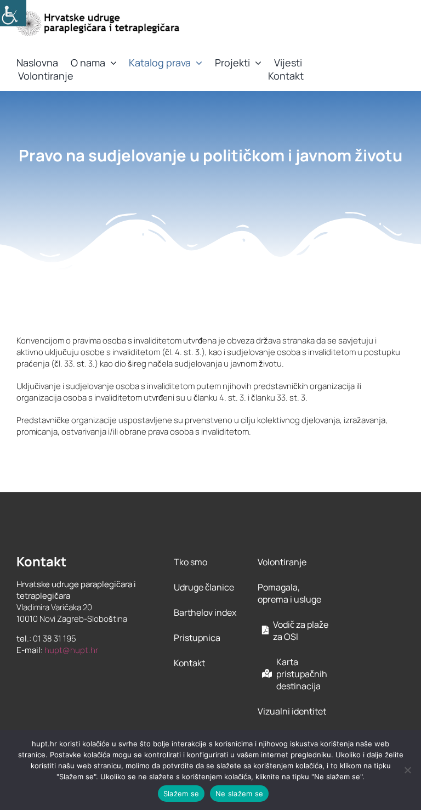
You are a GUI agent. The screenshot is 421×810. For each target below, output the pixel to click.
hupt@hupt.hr (71, 650)
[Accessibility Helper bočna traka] (13, 13)
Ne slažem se (239, 793)
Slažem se (181, 793)
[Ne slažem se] (407, 769)
